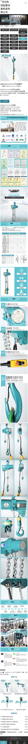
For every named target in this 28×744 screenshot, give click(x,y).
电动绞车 (14, 35)
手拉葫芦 (14, 42)
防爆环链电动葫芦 (12, 732)
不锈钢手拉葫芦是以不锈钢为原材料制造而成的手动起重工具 (10, 721)
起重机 (13, 48)
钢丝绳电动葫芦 (14, 29)
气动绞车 (5, 35)
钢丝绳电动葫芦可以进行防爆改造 (10, 729)
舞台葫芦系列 (23, 45)
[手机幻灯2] (14, 19)
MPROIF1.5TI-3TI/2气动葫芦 (12, 672)
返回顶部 (24, 743)
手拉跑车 (5, 45)
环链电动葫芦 (14, 38)
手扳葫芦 (23, 42)
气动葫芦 (12, 26)
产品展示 (6, 26)
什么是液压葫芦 (5, 727)
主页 (1, 26)
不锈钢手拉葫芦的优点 (7, 716)
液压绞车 (23, 35)
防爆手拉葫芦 (5, 29)
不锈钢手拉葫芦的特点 (7, 719)
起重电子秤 (4, 48)
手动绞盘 (23, 48)
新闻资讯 (17, 743)
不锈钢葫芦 (4, 38)
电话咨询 (3, 743)
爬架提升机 (14, 45)
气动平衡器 (4, 42)
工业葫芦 (5, 51)
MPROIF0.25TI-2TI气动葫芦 (13, 86)
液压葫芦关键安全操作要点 (8, 724)
